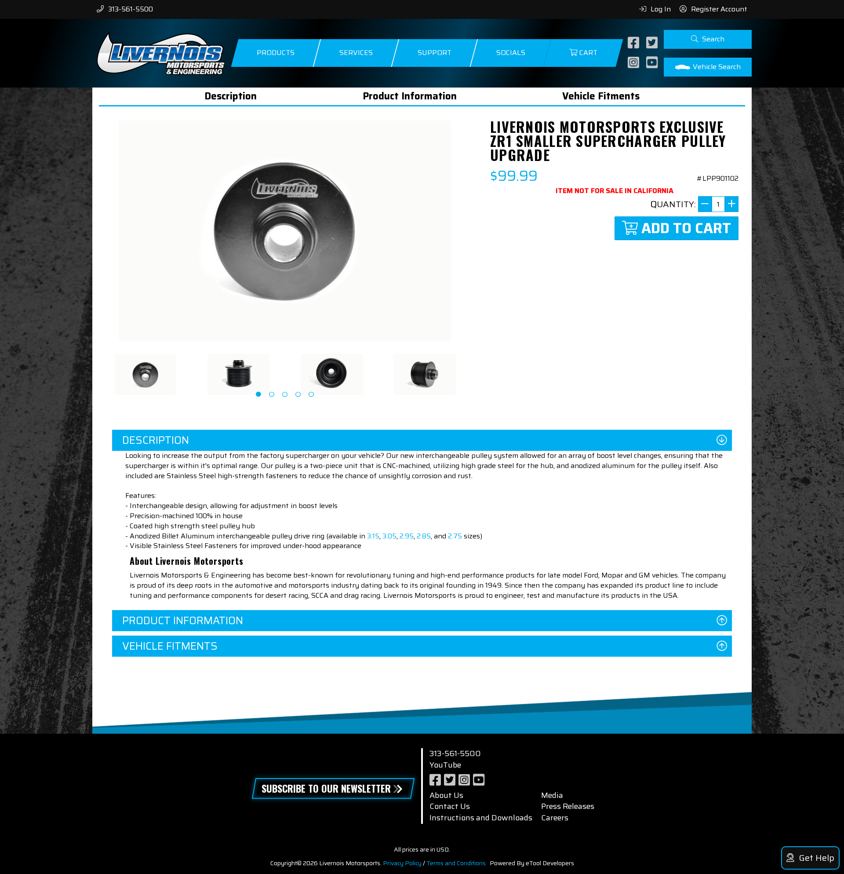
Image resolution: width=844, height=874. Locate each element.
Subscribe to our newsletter (326, 788)
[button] (708, 39)
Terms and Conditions (456, 863)
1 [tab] (258, 394)
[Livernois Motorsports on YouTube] (653, 63)
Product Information (410, 96)
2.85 (424, 535)
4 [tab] (298, 394)
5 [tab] (311, 394)
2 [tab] (271, 394)
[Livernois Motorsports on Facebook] (634, 43)
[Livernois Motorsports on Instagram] (634, 63)
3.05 (389, 535)
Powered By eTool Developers (532, 863)
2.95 (407, 535)
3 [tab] (284, 394)
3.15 (373, 535)
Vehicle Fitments (601, 96)
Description (230, 96)
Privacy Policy (402, 863)
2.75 (455, 535)
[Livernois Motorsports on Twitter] (653, 43)
